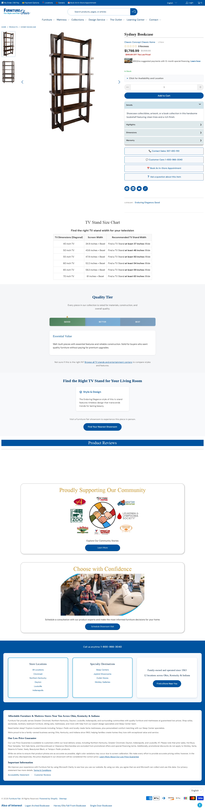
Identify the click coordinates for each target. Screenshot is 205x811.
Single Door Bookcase (101, 805)
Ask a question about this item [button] (165, 176)
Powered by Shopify (48, 798)
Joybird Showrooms (102, 674)
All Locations (38, 670)
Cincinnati (37, 674)
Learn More (102, 547)
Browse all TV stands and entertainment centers (108, 362)
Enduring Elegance (144, 202)
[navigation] (9, 61)
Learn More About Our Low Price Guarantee (119, 756)
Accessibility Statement (18, 775)
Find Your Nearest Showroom (102, 426)
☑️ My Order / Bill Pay (10, 3)
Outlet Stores (102, 678)
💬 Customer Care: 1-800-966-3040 (164, 159)
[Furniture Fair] (17, 11)
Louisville (38, 686)
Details (129, 105)
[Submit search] (134, 11)
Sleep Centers (102, 670)
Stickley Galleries (102, 682)
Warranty (130, 140)
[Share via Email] (139, 188)
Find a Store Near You (167, 683)
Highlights (130, 124)
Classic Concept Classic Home (139, 42)
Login (191, 3)
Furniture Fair (14, 798)
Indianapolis (38, 690)
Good (157, 202)
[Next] (119, 82)
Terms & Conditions (42, 770)
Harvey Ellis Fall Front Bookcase (70, 805)
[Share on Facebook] (126, 188)
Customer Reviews (42, 775)
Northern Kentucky (38, 678)
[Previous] (22, 82)
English (170, 3)
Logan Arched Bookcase (37, 805)
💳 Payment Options (30, 3)
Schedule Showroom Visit (102, 626)
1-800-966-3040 (111, 646)
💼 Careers (60, 3)
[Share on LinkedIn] (133, 188)
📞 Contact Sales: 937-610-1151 (164, 151)
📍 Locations (47, 3)
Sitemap (63, 798)
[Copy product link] (145, 188)
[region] (71, 82)
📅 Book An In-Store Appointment (82, 3)
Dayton (38, 682)
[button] (48, 20)
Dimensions (131, 132)
